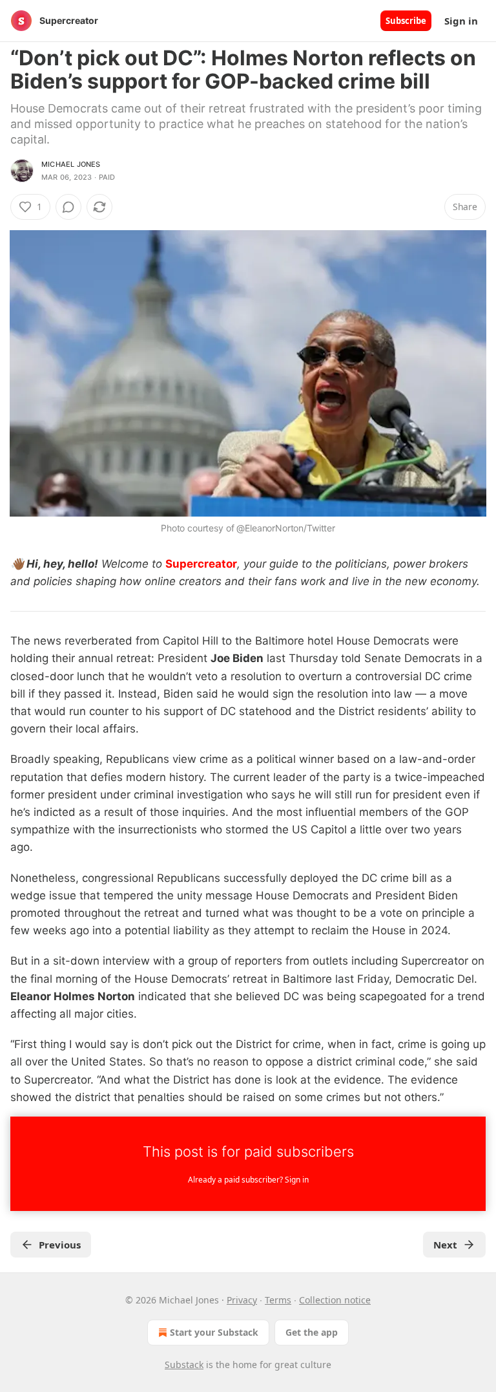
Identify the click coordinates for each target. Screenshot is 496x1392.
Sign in (461, 20)
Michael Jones (71, 164)
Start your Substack (214, 1332)
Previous (60, 1244)
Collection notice (335, 1300)
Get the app (311, 1332)
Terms (278, 1300)
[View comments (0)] (68, 207)
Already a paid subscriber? (248, 1179)
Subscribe (406, 21)
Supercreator (201, 563)
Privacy (242, 1300)
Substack (184, 1364)
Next (445, 1244)
